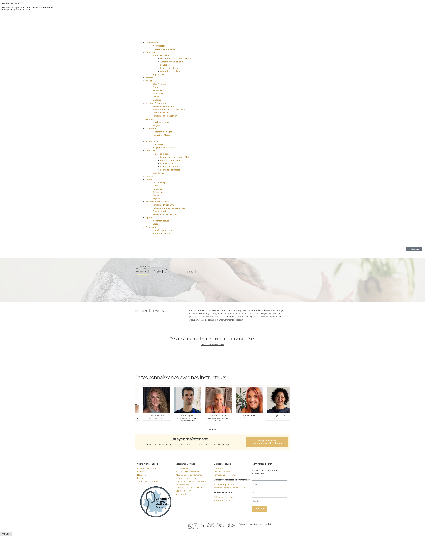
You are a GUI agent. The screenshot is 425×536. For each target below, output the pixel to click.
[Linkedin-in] (158, 526)
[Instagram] (152, 526)
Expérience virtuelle (185, 463)
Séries (156, 96)
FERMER (6, 534)
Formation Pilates (161, 135)
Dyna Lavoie (261, 416)
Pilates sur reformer (170, 68)
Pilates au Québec (161, 55)
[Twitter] (146, 526)
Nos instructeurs (161, 122)
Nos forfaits (159, 45)
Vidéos (148, 80)
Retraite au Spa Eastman (165, 115)
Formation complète (170, 71)
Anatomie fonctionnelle (171, 61)
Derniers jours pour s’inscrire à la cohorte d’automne (27, 7)
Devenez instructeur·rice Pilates (175, 58)
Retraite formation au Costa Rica (169, 109)
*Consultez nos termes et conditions (256, 524)
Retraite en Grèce (161, 112)
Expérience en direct (224, 492)
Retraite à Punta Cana (163, 106)
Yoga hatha (158, 74)
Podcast (149, 77)
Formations (150, 52)
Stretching (158, 93)
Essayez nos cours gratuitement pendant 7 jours (266, 441)
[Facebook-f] (140, 526)
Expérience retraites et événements (232, 479)
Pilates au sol (166, 64)
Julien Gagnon (168, 416)
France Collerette (138, 416)
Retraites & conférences (157, 103)
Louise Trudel (231, 415)
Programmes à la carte (164, 49)
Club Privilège (159, 84)
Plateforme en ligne (162, 131)
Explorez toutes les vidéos (212, 345)
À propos (149, 119)
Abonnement (151, 42)
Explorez (157, 100)
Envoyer (259, 509)
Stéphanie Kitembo (199, 416)
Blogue (156, 125)
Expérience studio (222, 463)
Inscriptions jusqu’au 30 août (16, 9)
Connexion (150, 128)
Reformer (157, 90)
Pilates (156, 87)
